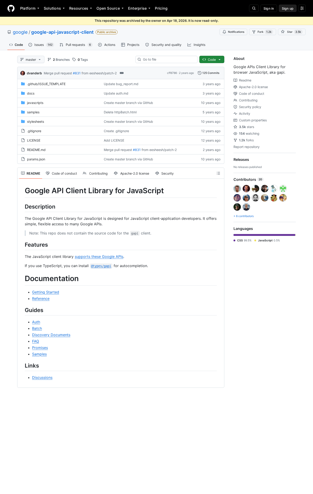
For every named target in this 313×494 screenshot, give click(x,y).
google (20, 32)
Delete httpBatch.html (120, 112)
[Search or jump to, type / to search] (254, 8)
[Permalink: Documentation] (21, 278)
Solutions (52, 8)
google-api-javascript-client (62, 32)
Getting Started (45, 292)
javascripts (35, 103)
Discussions (42, 377)
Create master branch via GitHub (128, 103)
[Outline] (218, 173)
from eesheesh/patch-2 (99, 73)
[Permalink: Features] (21, 244)
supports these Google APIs (99, 256)
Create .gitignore (116, 131)
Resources (78, 8)
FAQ (35, 341)
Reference (40, 298)
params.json (36, 159)
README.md (36, 150)
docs (30, 93)
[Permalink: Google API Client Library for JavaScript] (21, 190)
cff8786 (172, 73)
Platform (28, 8)
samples (33, 112)
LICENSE (33, 140)
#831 (77, 73)
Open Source (108, 8)
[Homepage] (11, 8)
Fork (265, 31)
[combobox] (168, 59)
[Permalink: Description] (21, 206)
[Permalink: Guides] (21, 310)
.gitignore (34, 131)
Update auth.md (116, 93)
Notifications (236, 31)
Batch (37, 328)
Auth (36, 322)
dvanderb (34, 73)
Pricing (161, 8)
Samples (39, 354)
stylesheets (35, 121)
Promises (40, 347)
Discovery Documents (51, 334)
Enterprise (137, 8)
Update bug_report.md (121, 84)
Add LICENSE (114, 140)
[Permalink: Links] (21, 365)
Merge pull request (58, 73)
